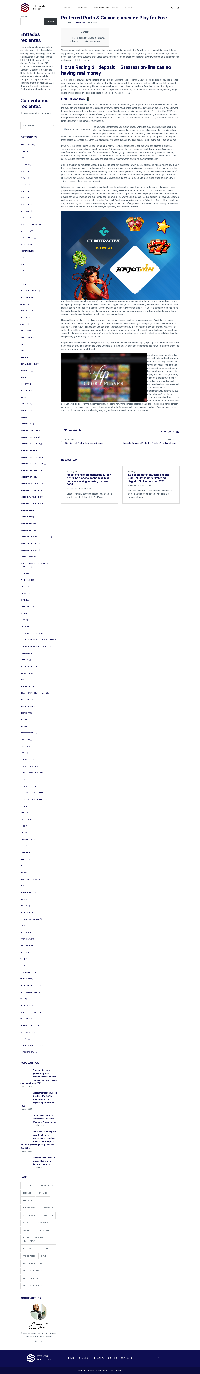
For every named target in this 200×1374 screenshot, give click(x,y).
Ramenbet (24, 859)
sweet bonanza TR (27, 946)
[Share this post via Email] (178, 432)
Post (22, 846)
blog (22, 377)
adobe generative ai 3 (28, 291)
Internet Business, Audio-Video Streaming (37, 640)
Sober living (25, 912)
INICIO (71, 1358)
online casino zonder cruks (31, 793)
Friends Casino (28, 1200)
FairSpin (23, 573)
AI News (23, 304)
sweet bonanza (26, 939)
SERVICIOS (83, 1358)
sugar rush (25, 932)
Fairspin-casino (26, 580)
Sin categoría (92, 22)
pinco (22, 826)
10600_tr (23, 198)
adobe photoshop (27, 297)
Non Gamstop (26, 759)
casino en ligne (26, 424)
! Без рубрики (26, 145)
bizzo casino (25, 371)
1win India (24, 218)
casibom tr (24, 404)
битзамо (44, 1256)
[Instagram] (36, 1341)
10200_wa (23, 184)
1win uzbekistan (27, 238)
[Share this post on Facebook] (161, 432)
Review (23, 872)
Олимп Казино (29, 1248)
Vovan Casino (25, 1005)
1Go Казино (27, 1185)
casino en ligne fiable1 (29, 437)
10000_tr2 (24, 178)
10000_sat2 (24, 165)
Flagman (23, 593)
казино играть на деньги (32, 1263)
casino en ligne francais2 (30, 457)
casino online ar (27, 524)
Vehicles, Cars (26, 979)
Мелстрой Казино (46, 1230)
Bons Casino (28, 1193)
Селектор (44, 1248)
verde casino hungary (29, 986)
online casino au (27, 786)
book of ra (24, 384)
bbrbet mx (24, 357)
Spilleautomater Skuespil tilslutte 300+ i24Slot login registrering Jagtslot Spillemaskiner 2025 (148, 478)
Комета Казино (26, 1032)
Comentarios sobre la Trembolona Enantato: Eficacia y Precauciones (44, 1118)
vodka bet (27, 1223)
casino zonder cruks (29, 543)
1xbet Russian (26, 251)
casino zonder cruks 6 (29, 550)
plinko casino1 (26, 839)
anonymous (25, 317)
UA (21, 966)
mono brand (25, 700)
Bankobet (24, 344)
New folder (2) (26, 746)
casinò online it (26, 530)
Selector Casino (29, 1215)
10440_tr (23, 191)
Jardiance (24, 660)
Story (22, 926)
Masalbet (24, 680)
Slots (22, 899)
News (22, 753)
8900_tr (23, 284)
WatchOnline (25, 1019)
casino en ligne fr (27, 450)
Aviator (23, 324)
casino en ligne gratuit (29, 470)
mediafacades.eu (27, 686)
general (23, 627)
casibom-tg (25, 411)
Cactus (23, 397)
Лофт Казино (28, 1230)
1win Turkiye (25, 231)
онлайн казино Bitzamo (32, 1271)
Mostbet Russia (26, 706)
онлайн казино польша (30, 1045)
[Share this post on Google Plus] (169, 432)
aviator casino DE (27, 337)
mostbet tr (25, 713)
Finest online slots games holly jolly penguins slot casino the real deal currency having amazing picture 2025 (89, 480)
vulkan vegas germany (29, 1012)
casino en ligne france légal (32, 464)
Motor (23, 726)
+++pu (22, 151)
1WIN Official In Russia (29, 224)
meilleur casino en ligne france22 (34, 693)
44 (21, 271)
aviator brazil (26, 331)
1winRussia (24, 244)
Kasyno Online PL (27, 666)
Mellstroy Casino (29, 1208)
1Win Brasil (25, 204)
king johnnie (25, 673)
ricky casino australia (29, 879)
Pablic (22, 813)
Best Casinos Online (28, 364)
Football (24, 600)
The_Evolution (26, 952)
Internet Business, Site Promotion (34, 646)
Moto (22, 720)
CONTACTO (126, 1358)
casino (23, 417)
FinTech (23, 587)
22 (21, 264)
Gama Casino (25, 613)
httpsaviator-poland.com (31, 633)
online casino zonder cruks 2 (32, 799)
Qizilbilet (24, 853)
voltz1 (23, 999)
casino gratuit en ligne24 (30, 504)
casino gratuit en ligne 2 (30, 497)
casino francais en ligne (30, 477)
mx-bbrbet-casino (27, 733)
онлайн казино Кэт (30, 1278)
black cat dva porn (46, 1185)
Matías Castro (66, 22)
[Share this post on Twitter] (165, 432)
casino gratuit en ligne (29, 490)
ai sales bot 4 (25, 311)
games (23, 620)
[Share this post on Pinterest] (173, 432)
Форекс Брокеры (27, 1052)
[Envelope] (42, 1341)
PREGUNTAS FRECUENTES (105, 1358)
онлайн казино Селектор (33, 1286)
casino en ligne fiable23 (30, 444)
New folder (25, 740)
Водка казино (42, 1223)
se (21, 886)
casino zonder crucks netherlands (35, 537)
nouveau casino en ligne (30, 766)
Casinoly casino (26, 557)
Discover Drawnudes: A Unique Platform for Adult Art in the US (44, 1161)
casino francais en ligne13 (31, 484)
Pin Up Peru (25, 819)
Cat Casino (43, 1193)
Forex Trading (26, 607)
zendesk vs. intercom (29, 1025)
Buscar (23, 16)
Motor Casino (48, 1208)
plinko (23, 833)
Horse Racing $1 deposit (87, 146)
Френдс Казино (29, 1256)
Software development (30, 919)
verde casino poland (28, 992)
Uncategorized (26, 972)
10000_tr (23, 171)
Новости (24, 1039)
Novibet (23, 779)
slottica (23, 906)
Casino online (26, 517)
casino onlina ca (27, 510)
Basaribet (24, 351)
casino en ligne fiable (29, 430)
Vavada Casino (47, 1215)
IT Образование (26, 653)
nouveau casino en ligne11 (31, 773)
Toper (22, 959)
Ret (21, 866)
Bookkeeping (25, 391)
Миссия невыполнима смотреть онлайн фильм (35, 1239)
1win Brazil (25, 211)
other (22, 806)
